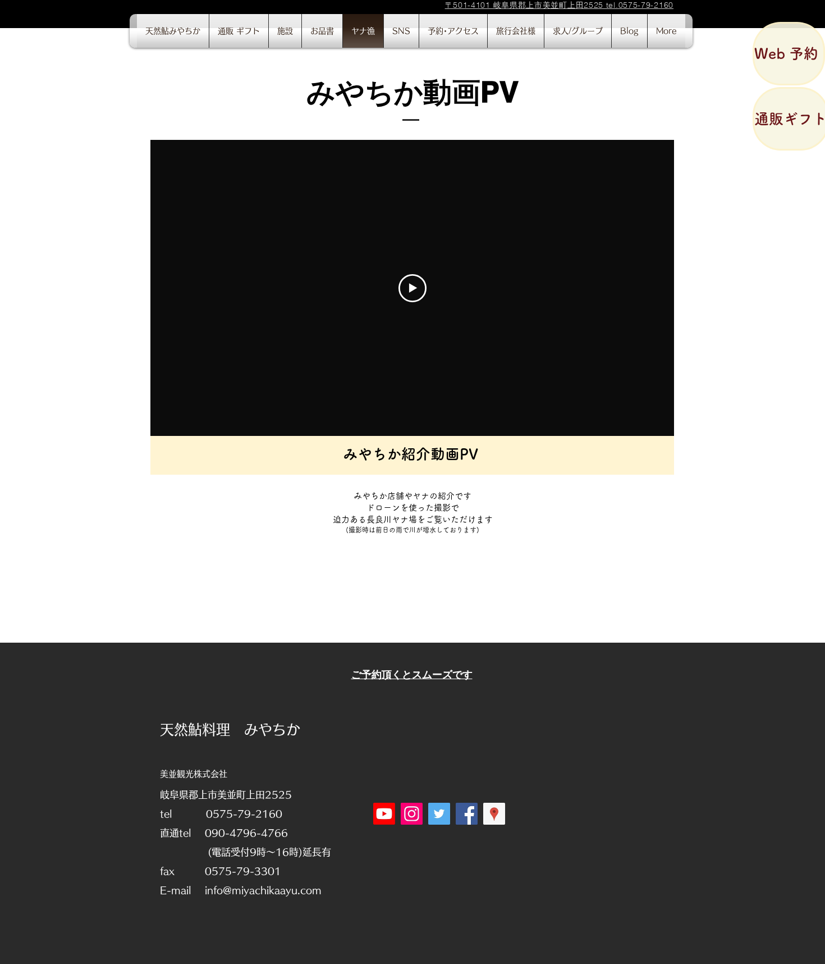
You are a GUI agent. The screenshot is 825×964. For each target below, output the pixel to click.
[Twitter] (439, 814)
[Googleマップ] (494, 814)
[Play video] (412, 288)
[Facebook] (467, 814)
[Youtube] (384, 814)
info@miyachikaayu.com (263, 890)
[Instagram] (412, 814)
